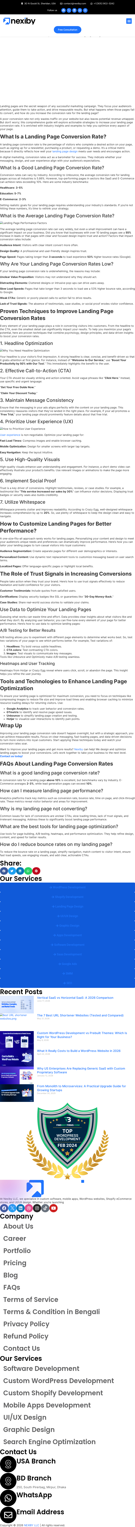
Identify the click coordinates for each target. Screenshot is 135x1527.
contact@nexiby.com (31, 1521)
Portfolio (17, 1250)
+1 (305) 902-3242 (29, 1504)
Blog (10, 1275)
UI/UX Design (25, 1417)
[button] (129, 21)
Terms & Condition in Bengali (51, 1311)
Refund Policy (25, 1336)
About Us (18, 1226)
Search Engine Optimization (49, 1441)
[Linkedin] (74, 10)
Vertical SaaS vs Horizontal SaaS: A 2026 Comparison (75, 997)
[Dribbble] (80, 10)
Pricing (15, 1263)
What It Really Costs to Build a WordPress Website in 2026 (79, 1051)
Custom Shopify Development (53, 1393)
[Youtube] (53, 1208)
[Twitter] (69, 10)
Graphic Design (29, 1429)
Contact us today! (11, 756)
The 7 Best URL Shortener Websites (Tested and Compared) (80, 1015)
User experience (10, 434)
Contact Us (21, 1348)
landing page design (65, 151)
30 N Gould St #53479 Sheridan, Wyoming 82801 (50, 1470)
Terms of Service (30, 1299)
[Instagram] (85, 10)
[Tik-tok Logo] (45, 1208)
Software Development (41, 1368)
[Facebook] (63, 10)
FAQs (11, 1287)
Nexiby (78, 749)
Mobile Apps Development (47, 1405)
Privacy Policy (26, 1324)
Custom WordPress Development (58, 1380)
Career (14, 1238)
